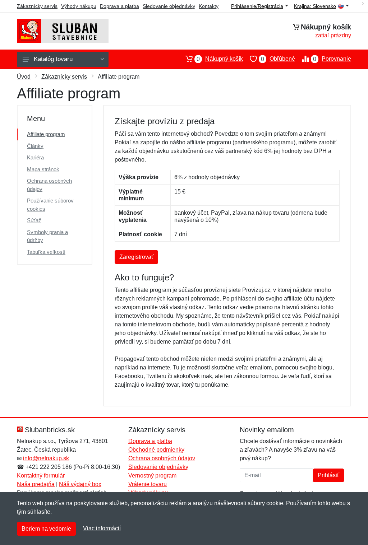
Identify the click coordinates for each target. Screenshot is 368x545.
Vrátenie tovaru (147, 484)
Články (35, 146)
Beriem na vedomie (46, 529)
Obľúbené (278, 59)
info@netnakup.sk (46, 458)
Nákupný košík (220, 59)
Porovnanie (332, 59)
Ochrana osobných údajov (49, 185)
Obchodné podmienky (156, 450)
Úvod (24, 77)
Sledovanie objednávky (169, 6)
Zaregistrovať (136, 257)
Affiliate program (46, 134)
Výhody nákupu (78, 6)
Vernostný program (152, 475)
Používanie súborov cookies (50, 204)
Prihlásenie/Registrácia (257, 6)
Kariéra (35, 157)
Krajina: (315, 6)
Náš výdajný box (80, 484)
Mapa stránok (43, 169)
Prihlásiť (328, 475)
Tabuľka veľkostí (46, 252)
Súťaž (34, 220)
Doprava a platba (119, 6)
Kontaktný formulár (41, 475)
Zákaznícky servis (37, 6)
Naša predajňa (36, 484)
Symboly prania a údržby (47, 236)
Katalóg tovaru (53, 59)
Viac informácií (102, 528)
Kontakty (208, 6)
